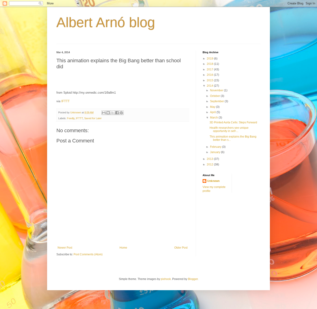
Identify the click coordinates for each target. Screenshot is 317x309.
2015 (210, 80)
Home (123, 247)
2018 (210, 64)
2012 (210, 164)
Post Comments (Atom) (88, 254)
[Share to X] (112, 112)
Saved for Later (93, 118)
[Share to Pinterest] (121, 112)
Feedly (70, 118)
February (216, 146)
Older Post (181, 247)
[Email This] (103, 112)
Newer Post (65, 247)
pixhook (166, 279)
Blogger (193, 279)
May (213, 106)
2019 (210, 58)
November (217, 90)
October (215, 96)
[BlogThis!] (108, 112)
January (215, 152)
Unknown (213, 181)
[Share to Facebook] (117, 112)
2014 (210, 85)
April (213, 112)
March (214, 117)
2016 (210, 74)
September (217, 101)
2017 (210, 69)
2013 (210, 159)
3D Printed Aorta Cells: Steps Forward (233, 122)
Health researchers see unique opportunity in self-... (229, 129)
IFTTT (65, 101)
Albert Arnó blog (105, 22)
